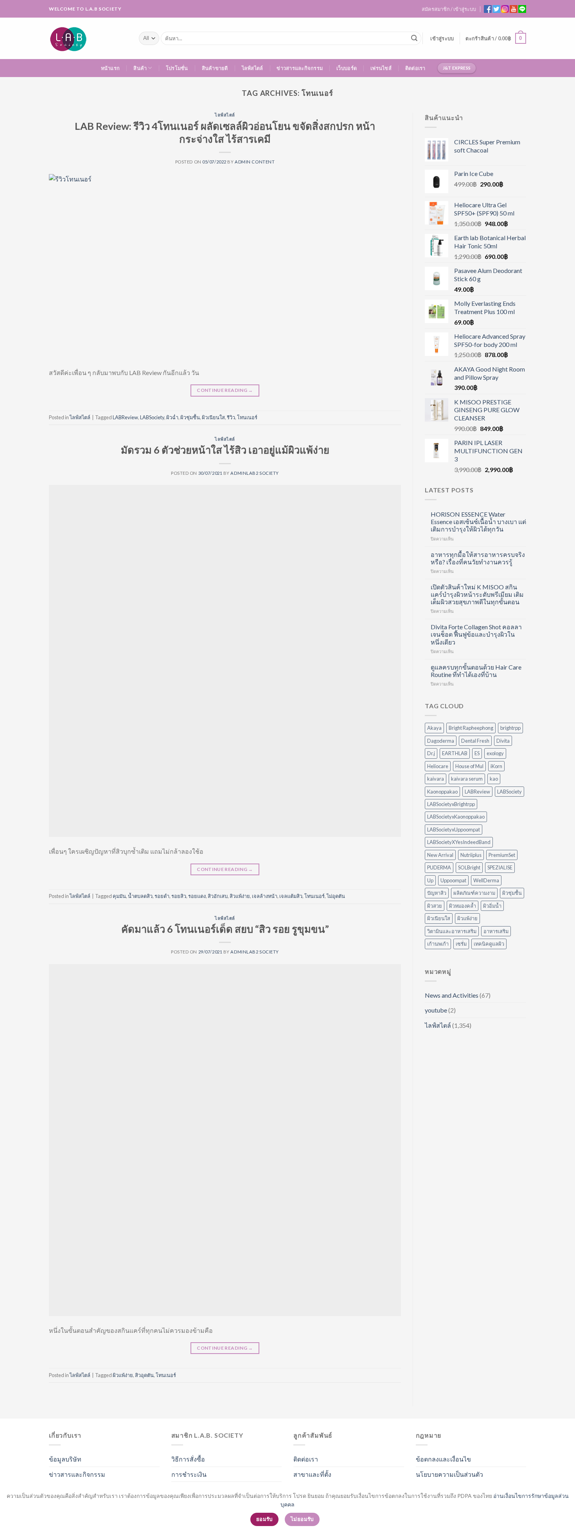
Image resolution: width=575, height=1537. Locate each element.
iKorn (496, 766)
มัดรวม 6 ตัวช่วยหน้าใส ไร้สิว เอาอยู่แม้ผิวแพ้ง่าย (225, 450)
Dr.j (431, 753)
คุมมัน (119, 896)
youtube (436, 1010)
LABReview (125, 417)
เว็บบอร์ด (346, 68)
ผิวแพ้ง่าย (123, 1375)
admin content (255, 161)
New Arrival (440, 855)
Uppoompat (453, 880)
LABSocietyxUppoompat (453, 829)
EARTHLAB (454, 753)
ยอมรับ (264, 1519)
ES (477, 753)
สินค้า (140, 68)
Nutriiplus (471, 855)
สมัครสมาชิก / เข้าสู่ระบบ (449, 9)
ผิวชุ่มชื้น (190, 417)
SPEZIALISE (499, 867)
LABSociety (152, 417)
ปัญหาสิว (436, 893)
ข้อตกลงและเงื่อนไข (443, 1459)
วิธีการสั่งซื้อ (188, 1459)
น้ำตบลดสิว (140, 896)
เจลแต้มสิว (290, 896)
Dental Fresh (475, 741)
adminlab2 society (254, 473)
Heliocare (437, 766)
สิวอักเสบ (218, 896)
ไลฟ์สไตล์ (252, 68)
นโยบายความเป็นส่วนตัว (449, 1474)
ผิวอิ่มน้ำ (492, 906)
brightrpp (510, 728)
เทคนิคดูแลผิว (489, 944)
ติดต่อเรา (415, 68)
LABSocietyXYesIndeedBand (459, 842)
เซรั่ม (461, 944)
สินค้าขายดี (215, 68)
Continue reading (225, 390)
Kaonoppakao (442, 791)
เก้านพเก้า (438, 944)
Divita (503, 741)
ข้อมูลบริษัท (65, 1459)
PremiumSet (502, 855)
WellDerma (486, 880)
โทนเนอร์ (247, 417)
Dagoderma (440, 741)
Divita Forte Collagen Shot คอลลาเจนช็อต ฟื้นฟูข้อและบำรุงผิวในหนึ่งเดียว (476, 634)
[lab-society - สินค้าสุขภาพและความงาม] (88, 38)
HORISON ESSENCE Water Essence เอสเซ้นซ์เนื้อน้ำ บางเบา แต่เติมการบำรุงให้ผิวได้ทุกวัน (478, 521)
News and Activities (451, 995)
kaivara (435, 779)
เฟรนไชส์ (381, 68)
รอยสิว (178, 896)
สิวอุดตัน (144, 1375)
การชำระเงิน (189, 1474)
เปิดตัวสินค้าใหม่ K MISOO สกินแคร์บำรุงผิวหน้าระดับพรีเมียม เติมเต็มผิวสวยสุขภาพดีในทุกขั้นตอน (477, 594)
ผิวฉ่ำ (172, 417)
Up (430, 880)
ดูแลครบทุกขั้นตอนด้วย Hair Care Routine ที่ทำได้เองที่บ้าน (476, 670)
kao (494, 779)
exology (495, 753)
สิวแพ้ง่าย (240, 896)
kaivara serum (467, 779)
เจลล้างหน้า (264, 896)
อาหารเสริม (496, 931)
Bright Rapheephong (471, 728)
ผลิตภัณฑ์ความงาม (474, 893)
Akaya (434, 728)
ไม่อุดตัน (336, 896)
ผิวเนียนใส (213, 417)
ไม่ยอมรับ (302, 1519)
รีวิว (231, 417)
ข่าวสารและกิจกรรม (300, 68)
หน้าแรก (110, 68)
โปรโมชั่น (177, 68)
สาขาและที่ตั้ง (312, 1474)
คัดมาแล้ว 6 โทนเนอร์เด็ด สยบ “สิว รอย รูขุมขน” (225, 929)
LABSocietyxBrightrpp (451, 804)
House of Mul (469, 766)
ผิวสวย (434, 906)
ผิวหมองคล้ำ (462, 906)
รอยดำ (162, 896)
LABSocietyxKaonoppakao (456, 816)
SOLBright (469, 867)
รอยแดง (197, 896)
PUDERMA (439, 867)
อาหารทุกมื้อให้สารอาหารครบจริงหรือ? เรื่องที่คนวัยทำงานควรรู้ (478, 558)
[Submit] (414, 38)
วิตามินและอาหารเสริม (451, 931)
